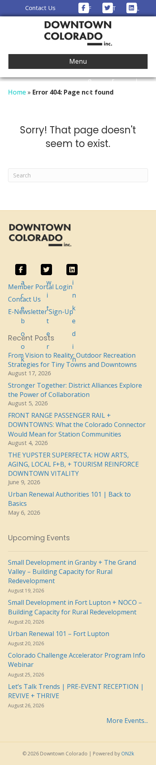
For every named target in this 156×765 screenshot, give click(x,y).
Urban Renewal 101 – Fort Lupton (58, 633)
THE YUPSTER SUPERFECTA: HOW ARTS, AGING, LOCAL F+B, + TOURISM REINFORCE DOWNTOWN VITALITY (73, 464)
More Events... (127, 720)
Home (17, 92)
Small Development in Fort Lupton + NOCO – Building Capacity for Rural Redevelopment (75, 607)
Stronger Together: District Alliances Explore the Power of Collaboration (75, 390)
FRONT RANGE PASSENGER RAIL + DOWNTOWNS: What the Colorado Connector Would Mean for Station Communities (77, 424)
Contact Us (40, 8)
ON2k (127, 753)
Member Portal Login (40, 286)
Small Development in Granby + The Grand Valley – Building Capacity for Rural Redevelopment (72, 571)
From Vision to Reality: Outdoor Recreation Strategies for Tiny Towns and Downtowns (72, 360)
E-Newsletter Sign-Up (40, 311)
